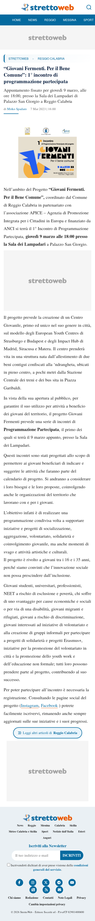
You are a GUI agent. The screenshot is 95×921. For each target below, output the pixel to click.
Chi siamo (14, 898)
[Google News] (33, 889)
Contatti (48, 898)
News (32, 20)
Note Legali (65, 898)
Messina (69, 20)
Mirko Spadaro (17, 109)
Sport (89, 20)
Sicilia (73, 825)
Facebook (49, 705)
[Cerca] (89, 7)
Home (16, 20)
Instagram (29, 705)
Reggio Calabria (51, 58)
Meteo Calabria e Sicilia (23, 831)
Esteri (81, 831)
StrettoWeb (18, 58)
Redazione (31, 898)
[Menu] (6, 7)
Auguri (47, 838)
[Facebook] (19, 882)
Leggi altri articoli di (50, 732)
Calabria (60, 825)
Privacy (81, 898)
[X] (45, 882)
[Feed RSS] (46, 889)
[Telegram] (59, 882)
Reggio (50, 20)
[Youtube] (72, 882)
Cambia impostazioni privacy (47, 904)
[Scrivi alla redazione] (59, 889)
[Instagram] (32, 882)
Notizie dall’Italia (63, 831)
